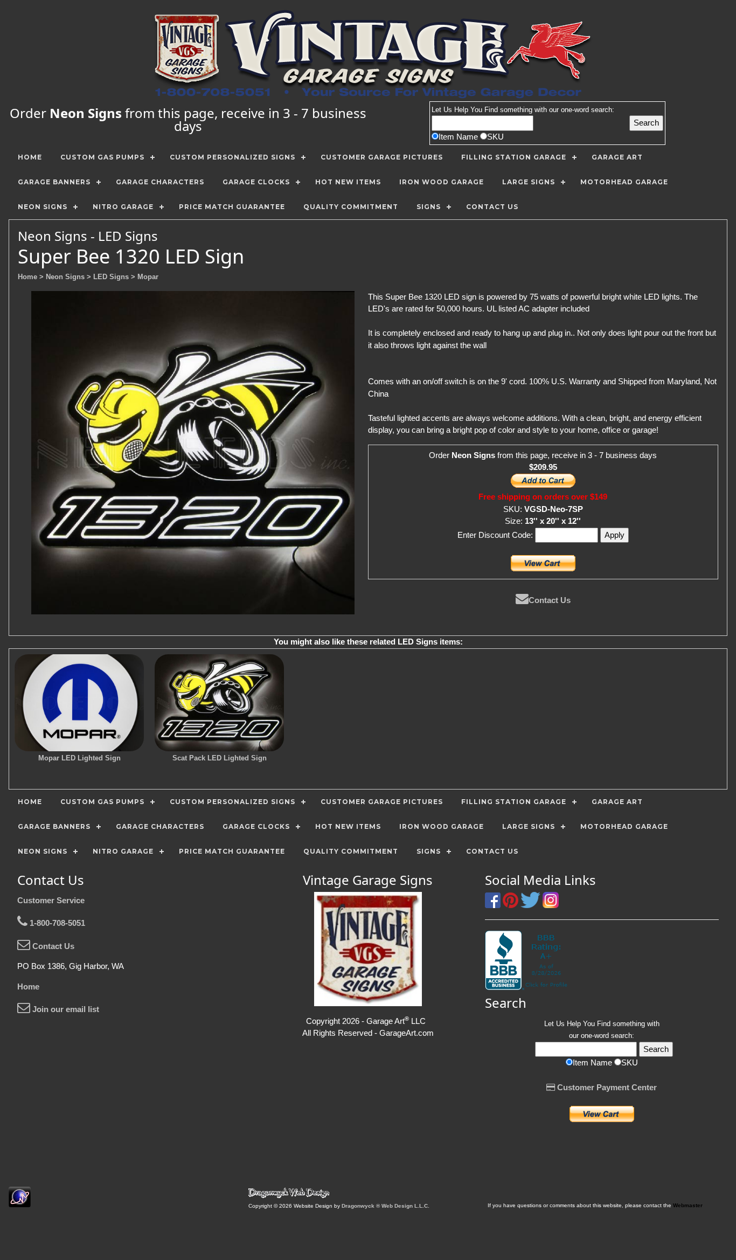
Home (28, 986)
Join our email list (64, 1009)
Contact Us (550, 600)
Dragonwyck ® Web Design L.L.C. (385, 1206)
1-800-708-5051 (56, 922)
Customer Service (51, 900)
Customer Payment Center (606, 1087)
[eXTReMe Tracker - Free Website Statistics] (20, 1201)
